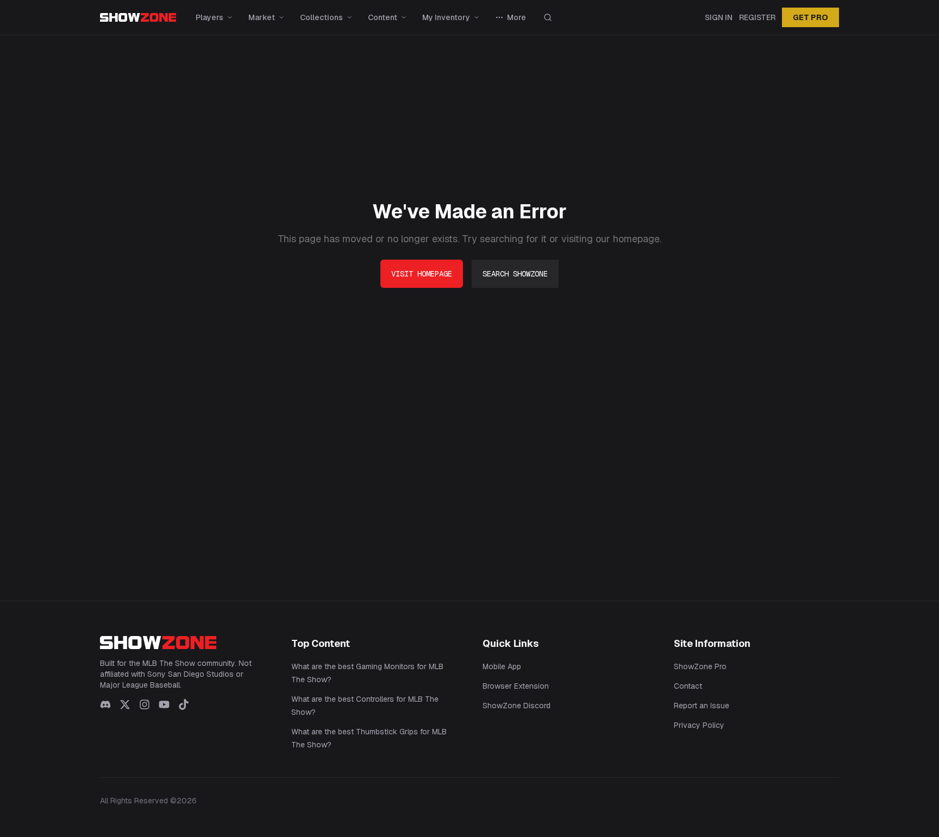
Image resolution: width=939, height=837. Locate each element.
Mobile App (502, 666)
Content (382, 17)
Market (261, 17)
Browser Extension (516, 686)
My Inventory (446, 17)
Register (757, 17)
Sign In (719, 17)
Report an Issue (701, 705)
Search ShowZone (515, 274)
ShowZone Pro (700, 666)
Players (209, 17)
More (516, 17)
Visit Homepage (421, 274)
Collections (321, 17)
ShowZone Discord (516, 705)
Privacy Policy (699, 725)
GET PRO (810, 17)
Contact (688, 686)
